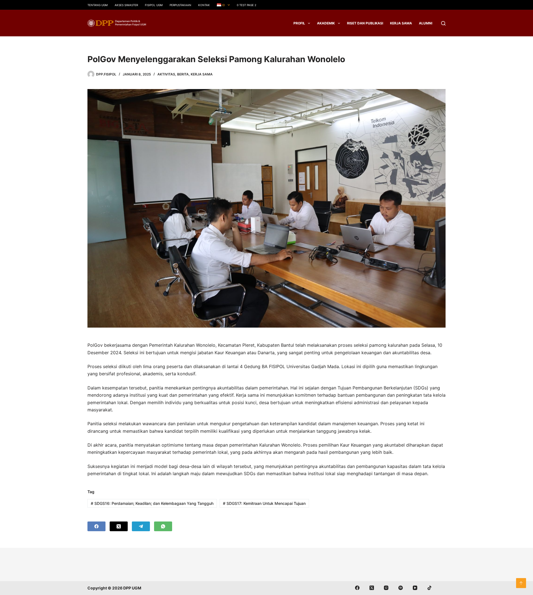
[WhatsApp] (163, 526)
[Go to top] (521, 583)
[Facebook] (96, 526)
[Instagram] (386, 588)
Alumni (425, 23)
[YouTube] (415, 588)
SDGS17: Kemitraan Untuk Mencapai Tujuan (264, 503)
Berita (183, 74)
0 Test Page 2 (246, 5)
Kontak (204, 5)
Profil (299, 23)
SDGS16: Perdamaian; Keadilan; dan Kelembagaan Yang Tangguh (152, 503)
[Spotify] (400, 588)
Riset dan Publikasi (365, 23)
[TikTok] (429, 588)
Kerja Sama (401, 23)
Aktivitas (166, 74)
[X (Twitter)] (119, 526)
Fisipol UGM (154, 5)
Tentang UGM (97, 5)
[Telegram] (141, 526)
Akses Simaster (126, 5)
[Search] (443, 23)
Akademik (326, 23)
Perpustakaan (180, 5)
